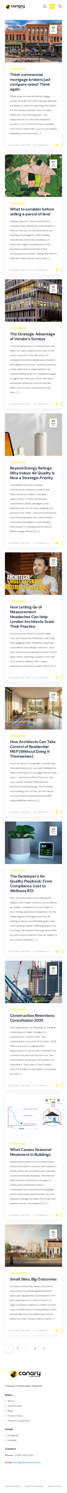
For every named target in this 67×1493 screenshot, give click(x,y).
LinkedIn (12, 1440)
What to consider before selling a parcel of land (32, 212)
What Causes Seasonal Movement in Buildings (30, 1152)
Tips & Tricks (18, 69)
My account (55, 1486)
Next (43, 1348)
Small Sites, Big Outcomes (33, 1279)
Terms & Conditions (18, 1420)
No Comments (41, 145)
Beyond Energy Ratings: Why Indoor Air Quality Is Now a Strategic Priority (32, 473)
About (11, 1401)
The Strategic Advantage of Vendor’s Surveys (32, 336)
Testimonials (14, 1405)
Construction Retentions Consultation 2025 (32, 1018)
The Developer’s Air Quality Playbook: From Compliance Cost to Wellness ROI (31, 883)
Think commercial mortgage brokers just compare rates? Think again (30, 82)
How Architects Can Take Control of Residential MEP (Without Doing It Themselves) (33, 749)
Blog (9, 1410)
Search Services (34, 1486)
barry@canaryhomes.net (27, 1462)
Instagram (13, 1435)
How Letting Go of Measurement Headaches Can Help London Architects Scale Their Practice (32, 617)
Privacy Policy (15, 1415)
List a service (12, 1486)
